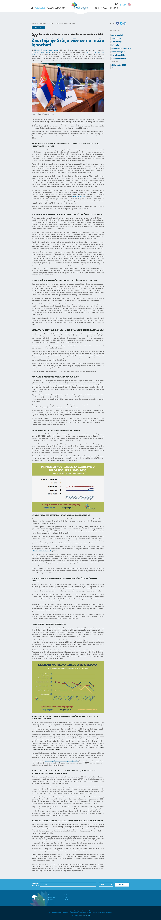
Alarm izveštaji (117, 35)
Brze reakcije (116, 42)
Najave (50, 8)
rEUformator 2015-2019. (118, 66)
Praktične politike (118, 55)
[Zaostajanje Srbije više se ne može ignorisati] (68, 487)
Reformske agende (118, 58)
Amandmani (116, 38)
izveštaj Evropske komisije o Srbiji (47, 50)
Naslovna (32, 8)
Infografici (115, 45)
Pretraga (122, 884)
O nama (104, 8)
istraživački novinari (78, 197)
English (129, 4)
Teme (97, 8)
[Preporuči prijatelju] (124, 23)
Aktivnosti (60, 8)
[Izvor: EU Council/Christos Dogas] (68, 87)
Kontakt (114, 8)
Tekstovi (50, 23)
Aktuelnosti (51, 897)
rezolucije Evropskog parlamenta (43, 52)
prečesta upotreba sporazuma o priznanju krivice (61, 761)
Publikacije (40, 8)
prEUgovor (35, 23)
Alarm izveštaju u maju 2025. (42, 551)
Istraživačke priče (118, 52)
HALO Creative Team (84, 915)
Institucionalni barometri (121, 48)
